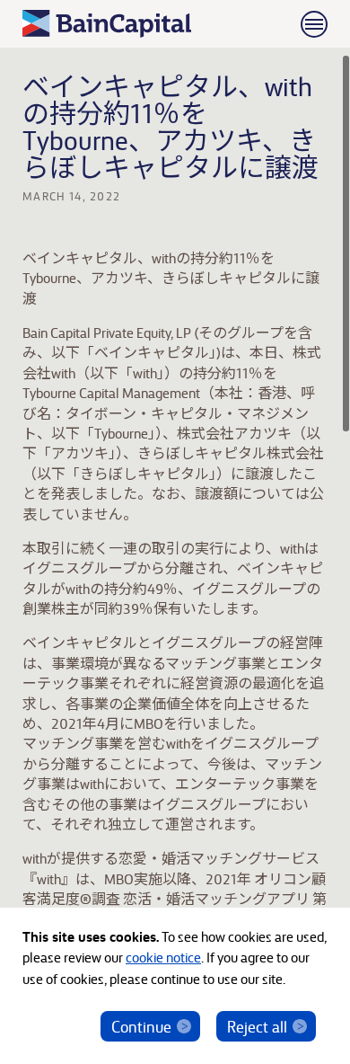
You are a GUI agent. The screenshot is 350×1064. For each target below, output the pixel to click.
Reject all (257, 1026)
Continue (141, 1026)
